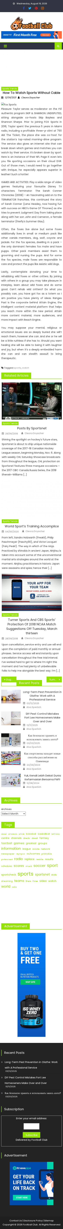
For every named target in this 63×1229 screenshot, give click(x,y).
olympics (20, 853)
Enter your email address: (31, 1129)
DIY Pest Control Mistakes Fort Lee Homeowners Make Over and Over (42, 717)
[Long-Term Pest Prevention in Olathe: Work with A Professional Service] (11, 696)
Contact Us (15, 1220)
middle (35, 849)
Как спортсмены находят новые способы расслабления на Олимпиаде (42, 757)
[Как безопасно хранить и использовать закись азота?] (11, 740)
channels (16, 838)
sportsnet (42, 874)
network (45, 848)
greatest (31, 843)
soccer (39, 865)
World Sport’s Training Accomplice (32, 526)
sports (17, 367)
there (28, 881)
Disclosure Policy (33, 1220)
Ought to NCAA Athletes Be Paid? (11, 679)
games (19, 843)
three (35, 881)
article (21, 834)
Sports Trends (9, 88)
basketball (44, 833)
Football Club (39, 1140)
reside (39, 859)
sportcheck (8, 874)
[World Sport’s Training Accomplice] (32, 498)
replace (29, 859)
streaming (7, 881)
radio (18, 859)
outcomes (33, 853)
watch (25, 367)
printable (46, 853)
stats (54, 874)
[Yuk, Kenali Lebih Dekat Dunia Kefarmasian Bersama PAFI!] (11, 780)
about (4, 834)
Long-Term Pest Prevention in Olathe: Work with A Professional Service (42, 695)
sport (52, 865)
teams (19, 881)
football (6, 843)
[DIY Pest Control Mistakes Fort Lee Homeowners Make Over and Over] (11, 718)
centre (5, 838)
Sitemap (49, 1220)
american (12, 834)
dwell (35, 838)
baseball (31, 833)
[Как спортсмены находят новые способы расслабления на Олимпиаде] (11, 758)
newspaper (8, 853)
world (5, 886)
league (26, 849)
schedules (6, 866)
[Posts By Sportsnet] (32, 400)
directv (26, 838)
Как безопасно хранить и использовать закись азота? (42, 737)
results (49, 859)
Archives (6, 809)
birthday (55, 834)
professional (7, 859)
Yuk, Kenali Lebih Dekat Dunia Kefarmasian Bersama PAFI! (42, 777)
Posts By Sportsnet (32, 428)
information (11, 848)
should (29, 866)
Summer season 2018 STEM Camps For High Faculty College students (55, 679)
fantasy (44, 838)
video (43, 881)
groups (42, 843)
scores (19, 866)
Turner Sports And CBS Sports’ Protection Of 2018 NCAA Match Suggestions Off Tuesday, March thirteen (31, 626)
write (14, 887)
